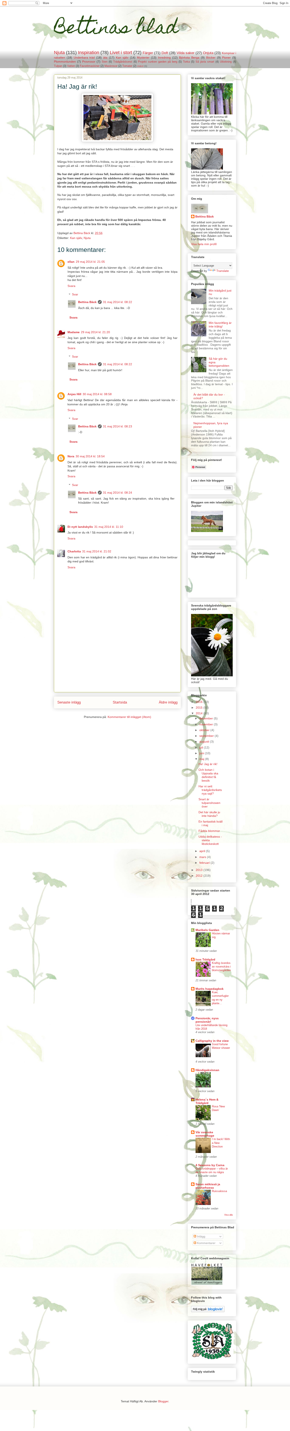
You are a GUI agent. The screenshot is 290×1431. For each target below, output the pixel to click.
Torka (186, 61)
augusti (204, 741)
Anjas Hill (74, 394)
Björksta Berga (189, 57)
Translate (222, 270)
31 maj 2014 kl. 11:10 (108, 526)
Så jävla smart (205, 61)
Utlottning (226, 61)
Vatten (71, 66)
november (206, 724)
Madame (74, 332)
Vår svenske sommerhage (205, 1133)
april (202, 851)
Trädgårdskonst (122, 61)
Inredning (164, 57)
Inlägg (200, 1236)
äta (105, 57)
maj (202, 759)
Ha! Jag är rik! (207, 764)
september (207, 735)
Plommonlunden (65, 61)
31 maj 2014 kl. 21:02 (96, 551)
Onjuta (208, 53)
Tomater (127, 66)
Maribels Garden (207, 930)
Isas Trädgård (205, 959)
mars (203, 857)
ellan (71, 261)
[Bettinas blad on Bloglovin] (208, 1311)
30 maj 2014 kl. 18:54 (90, 456)
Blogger (163, 1401)
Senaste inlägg (69, 702)
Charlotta (74, 551)
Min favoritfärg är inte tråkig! (220, 324)
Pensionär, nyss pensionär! (207, 1020)
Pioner (226, 57)
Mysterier (143, 57)
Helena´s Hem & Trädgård (207, 1101)
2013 (199, 870)
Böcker (210, 57)
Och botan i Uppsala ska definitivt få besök (208, 775)
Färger (148, 53)
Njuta (59, 52)
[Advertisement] (117, 662)
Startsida (120, 702)
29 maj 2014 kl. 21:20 (95, 332)
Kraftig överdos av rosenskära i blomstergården (221, 966)
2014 (199, 713)
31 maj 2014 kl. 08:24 (117, 492)
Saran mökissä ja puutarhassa (208, 1185)
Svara (71, 286)
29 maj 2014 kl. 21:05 (90, 261)
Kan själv (122, 57)
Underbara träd (84, 57)
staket (140, 66)
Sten (104, 61)
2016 (199, 702)
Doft (165, 53)
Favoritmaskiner (90, 66)
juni (202, 753)
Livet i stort (121, 52)
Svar (75, 294)
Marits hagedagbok (210, 988)
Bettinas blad (116, 29)
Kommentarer (205, 1243)
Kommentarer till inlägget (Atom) (129, 717)
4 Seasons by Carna (210, 1165)
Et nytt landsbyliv (80, 526)
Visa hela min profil (204, 244)
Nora (71, 456)
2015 (199, 707)
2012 (199, 875)
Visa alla (228, 1214)
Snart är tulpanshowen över (209, 803)
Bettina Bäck (87, 302)
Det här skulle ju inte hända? (209, 813)
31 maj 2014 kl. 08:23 (117, 426)
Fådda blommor (209, 831)
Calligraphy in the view (212, 1040)
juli (201, 747)
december (206, 718)
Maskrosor (110, 66)
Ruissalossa (219, 1191)
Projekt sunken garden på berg (157, 61)
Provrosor (88, 61)
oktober (204, 730)
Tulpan (58, 66)
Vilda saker (185, 53)
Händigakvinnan (207, 1070)
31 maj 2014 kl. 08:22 (117, 302)
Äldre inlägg (168, 702)
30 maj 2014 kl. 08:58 (97, 394)
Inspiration (88, 52)
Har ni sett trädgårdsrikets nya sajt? (210, 790)
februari (205, 862)
